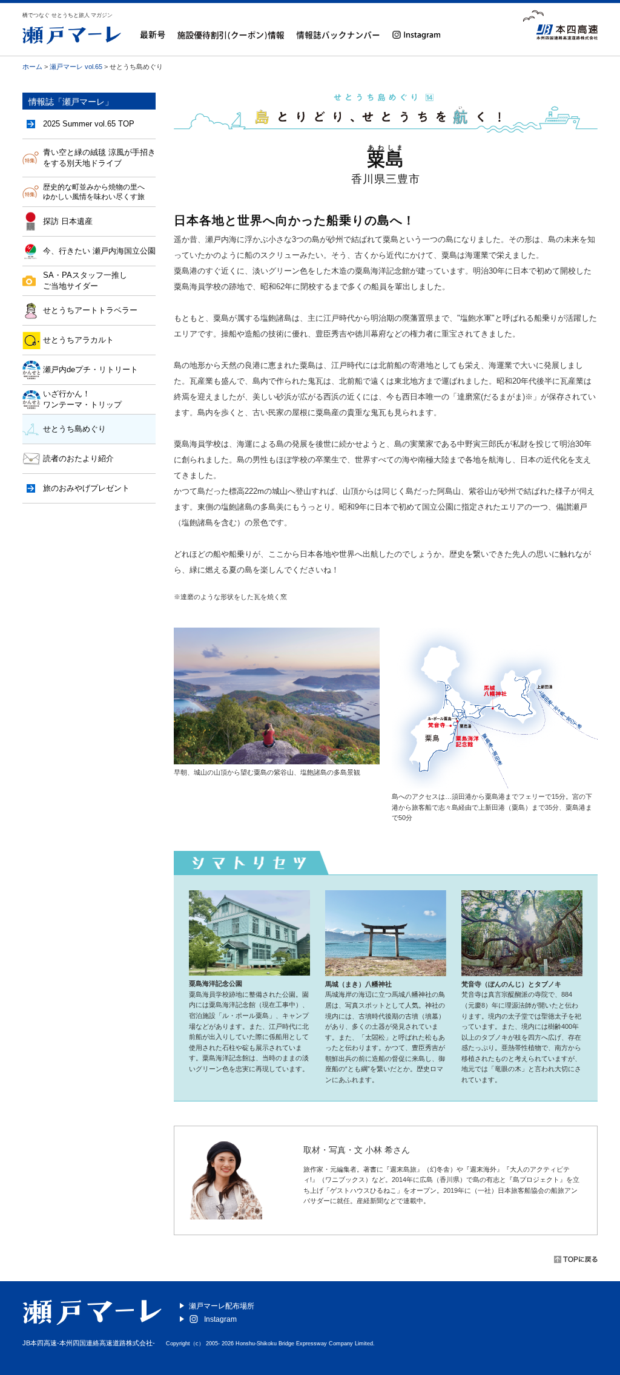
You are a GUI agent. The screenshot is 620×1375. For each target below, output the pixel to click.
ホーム (32, 66)
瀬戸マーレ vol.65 (76, 66)
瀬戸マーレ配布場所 (221, 1306)
